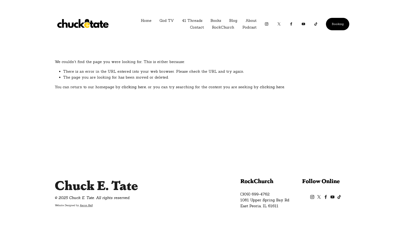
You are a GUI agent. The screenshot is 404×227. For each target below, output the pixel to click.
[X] (279, 24)
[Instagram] (266, 24)
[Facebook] (291, 24)
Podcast (249, 27)
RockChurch (223, 27)
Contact (197, 27)
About (251, 20)
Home (146, 20)
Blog (233, 20)
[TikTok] (316, 24)
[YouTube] (303, 24)
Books (215, 20)
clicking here (134, 86)
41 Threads (192, 20)
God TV (166, 20)
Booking (338, 24)
